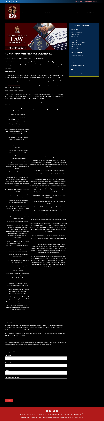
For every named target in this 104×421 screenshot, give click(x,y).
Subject (7, 370)
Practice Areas (31, 414)
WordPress (63, 417)
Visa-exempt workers (14, 85)
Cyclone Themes (78, 417)
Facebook (22, 352)
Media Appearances (55, 414)
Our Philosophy (75, 414)
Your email (8, 363)
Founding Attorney (42, 414)
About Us (22, 414)
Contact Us (66, 414)
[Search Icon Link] (83, 414)
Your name (8, 355)
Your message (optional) (12, 377)
